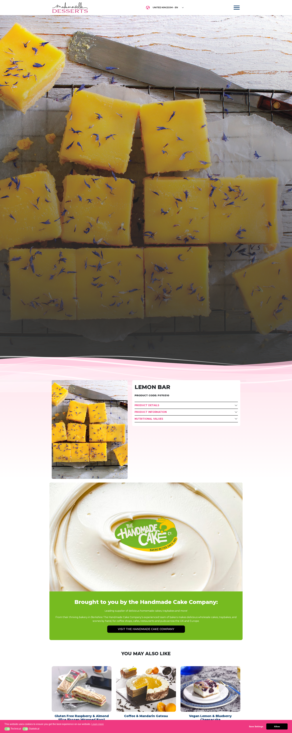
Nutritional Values (149, 418)
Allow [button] (277, 726)
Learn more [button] (97, 724)
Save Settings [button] (256, 726)
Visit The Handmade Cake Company (146, 629)
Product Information (151, 412)
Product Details (147, 405)
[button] (7, 729)
